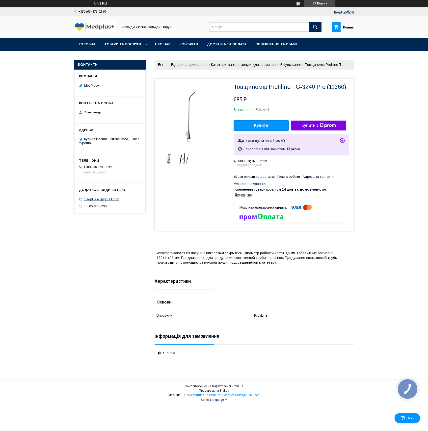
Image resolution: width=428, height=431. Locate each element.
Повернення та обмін (276, 44)
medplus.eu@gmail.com (101, 199)
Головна (87, 44)
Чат (411, 418)
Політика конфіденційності (241, 395)
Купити (261, 125)
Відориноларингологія (189, 65)
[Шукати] (315, 27)
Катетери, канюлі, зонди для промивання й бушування (256, 65)
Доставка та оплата (226, 44)
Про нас (163, 44)
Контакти (189, 44)
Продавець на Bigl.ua (214, 390)
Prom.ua (237, 386)
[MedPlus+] (95, 31)
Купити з (310, 125)
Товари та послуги (122, 44)
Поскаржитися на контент (202, 395)
